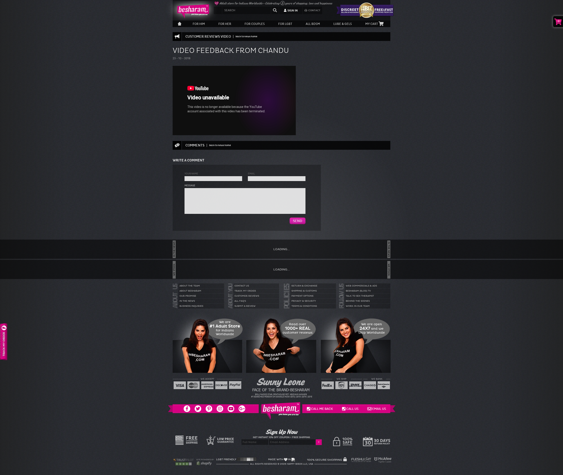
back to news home (246, 36)
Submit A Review (245, 306)
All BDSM (313, 24)
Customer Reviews (246, 296)
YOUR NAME (191, 173)
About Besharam (190, 291)
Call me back (322, 409)
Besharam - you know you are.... (191, 11)
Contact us (241, 286)
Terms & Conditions (304, 306)
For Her (224, 24)
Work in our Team (358, 306)
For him (199, 24)
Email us (379, 409)
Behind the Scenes (358, 301)
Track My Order (245, 291)
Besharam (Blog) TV (358, 291)
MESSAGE (190, 185)
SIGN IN (292, 10)
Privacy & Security (303, 301)
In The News (187, 301)
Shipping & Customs (304, 291)
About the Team (189, 286)
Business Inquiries (191, 306)
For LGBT (285, 24)
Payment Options (302, 296)
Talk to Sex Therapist (360, 296)
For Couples (255, 24)
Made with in (279, 459)
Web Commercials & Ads (361, 286)
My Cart (372, 24)
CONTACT (314, 10)
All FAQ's (240, 301)
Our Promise (187, 296)
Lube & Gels (342, 24)
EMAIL (251, 173)
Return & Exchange (304, 286)
